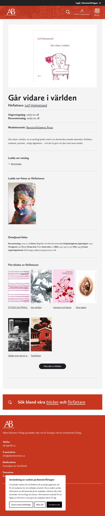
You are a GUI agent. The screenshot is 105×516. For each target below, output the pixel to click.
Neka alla (39, 505)
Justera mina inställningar (21, 505)
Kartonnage (16, 164)
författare (76, 402)
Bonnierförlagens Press (39, 127)
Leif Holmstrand (36, 105)
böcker (52, 402)
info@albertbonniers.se (14, 455)
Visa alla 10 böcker (52, 366)
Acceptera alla (54, 505)
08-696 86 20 (9, 445)
